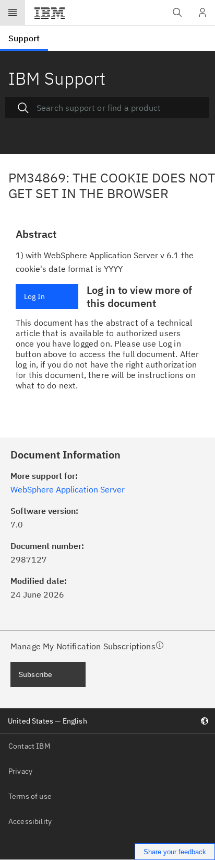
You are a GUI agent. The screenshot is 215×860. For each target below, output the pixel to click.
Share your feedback (175, 852)
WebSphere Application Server (67, 489)
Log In (34, 296)
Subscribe (35, 674)
